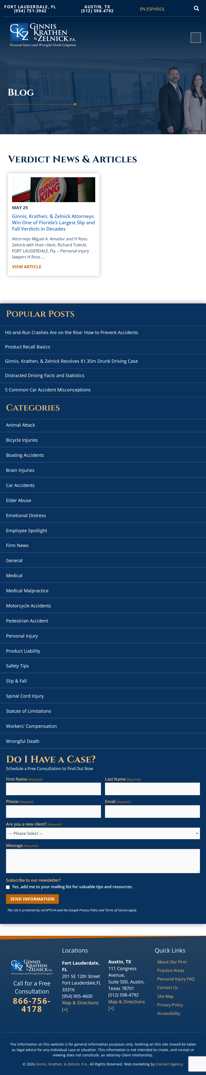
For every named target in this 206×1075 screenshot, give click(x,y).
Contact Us (167, 987)
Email (118, 801)
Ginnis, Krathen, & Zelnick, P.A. (62, 1064)
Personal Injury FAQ (175, 979)
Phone (20, 801)
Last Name (123, 779)
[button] (196, 8)
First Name (24, 779)
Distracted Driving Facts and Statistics (44, 375)
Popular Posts (40, 314)
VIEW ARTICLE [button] (26, 267)
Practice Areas (170, 970)
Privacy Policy (88, 910)
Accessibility (168, 1013)
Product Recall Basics (27, 347)
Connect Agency (169, 1064)
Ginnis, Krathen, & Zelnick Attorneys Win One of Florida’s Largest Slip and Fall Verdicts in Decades (53, 222)
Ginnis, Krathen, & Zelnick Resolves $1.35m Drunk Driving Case (71, 361)
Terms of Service (116, 910)
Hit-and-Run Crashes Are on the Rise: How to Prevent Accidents (71, 332)
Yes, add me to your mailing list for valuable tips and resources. (72, 886)
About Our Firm (172, 962)
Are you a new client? (34, 824)
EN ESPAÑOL (152, 9)
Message (22, 845)
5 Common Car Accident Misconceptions (48, 390)
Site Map (165, 996)
